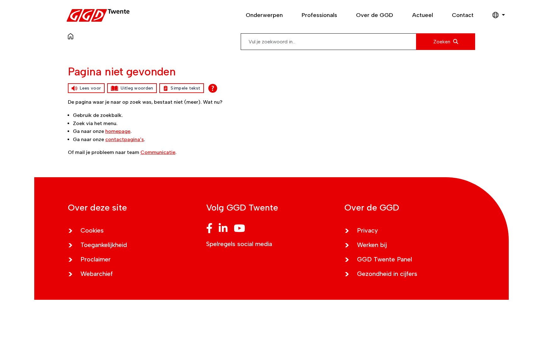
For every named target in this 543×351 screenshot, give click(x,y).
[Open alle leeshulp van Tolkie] (212, 88)
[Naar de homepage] (72, 36)
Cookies (92, 230)
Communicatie (157, 152)
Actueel (422, 15)
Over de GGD (374, 15)
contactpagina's (124, 139)
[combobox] (358, 41)
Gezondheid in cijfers (387, 273)
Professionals (319, 15)
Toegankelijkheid (103, 245)
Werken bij (372, 245)
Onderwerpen (264, 15)
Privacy (367, 230)
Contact (463, 15)
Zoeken (442, 42)
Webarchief (96, 273)
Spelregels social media (239, 244)
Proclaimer (95, 259)
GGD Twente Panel (384, 259)
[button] (495, 15)
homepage (117, 131)
